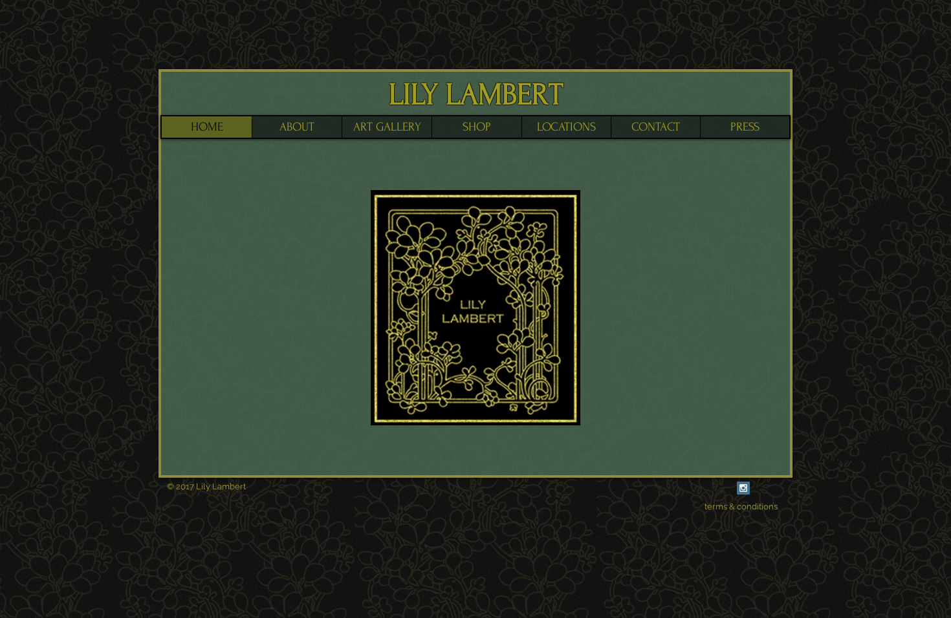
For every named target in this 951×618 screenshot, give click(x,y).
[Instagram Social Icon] (743, 488)
